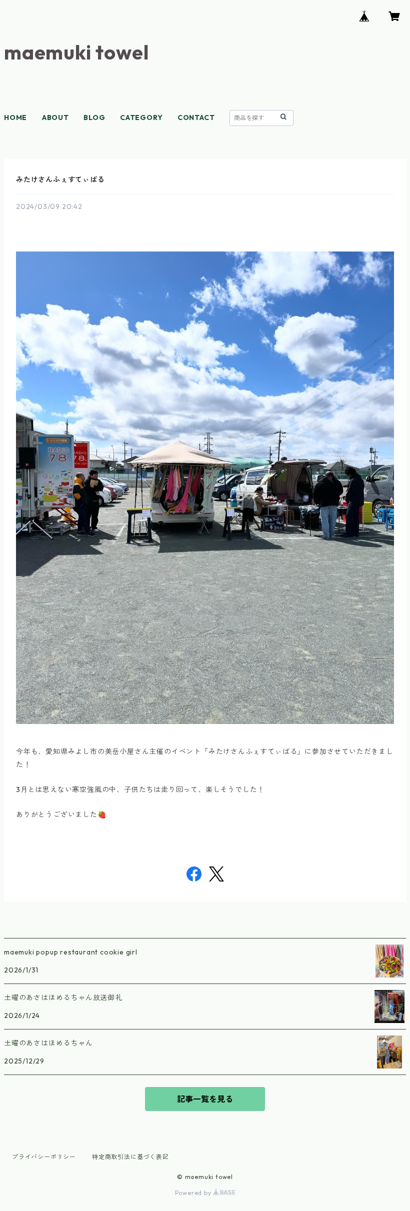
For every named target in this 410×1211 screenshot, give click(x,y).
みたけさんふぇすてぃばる (60, 179)
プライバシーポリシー (44, 1156)
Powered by (194, 1192)
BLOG (94, 117)
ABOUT (55, 117)
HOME (15, 117)
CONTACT (196, 117)
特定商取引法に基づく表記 (130, 1156)
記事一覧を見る (205, 1099)
